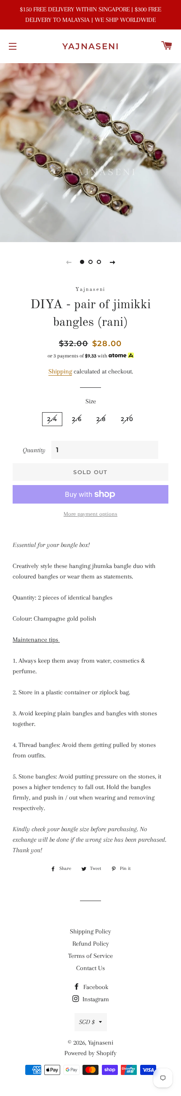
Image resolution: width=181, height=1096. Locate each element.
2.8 (101, 419)
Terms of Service (90, 956)
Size (90, 401)
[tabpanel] (90, 151)
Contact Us (90, 968)
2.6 (77, 419)
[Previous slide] (68, 262)
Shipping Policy (90, 931)
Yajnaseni (90, 46)
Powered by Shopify (90, 1053)
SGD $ (87, 1022)
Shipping (60, 371)
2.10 (127, 419)
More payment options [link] (90, 514)
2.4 (52, 419)
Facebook (95, 987)
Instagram (95, 999)
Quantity (34, 450)
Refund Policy (90, 943)
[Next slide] (112, 262)
